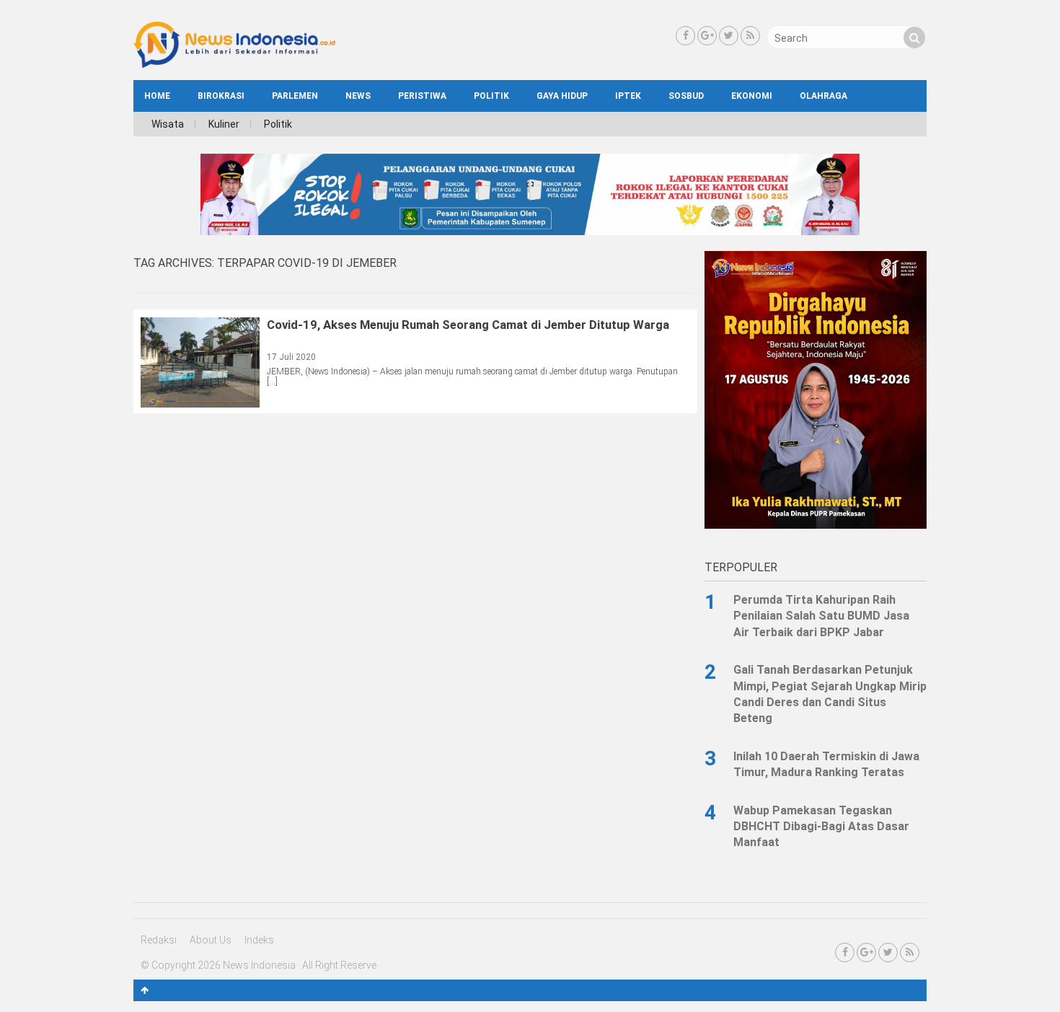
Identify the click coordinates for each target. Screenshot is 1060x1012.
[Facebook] (685, 35)
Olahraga (823, 96)
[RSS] (750, 35)
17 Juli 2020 (291, 357)
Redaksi (159, 940)
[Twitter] (728, 35)
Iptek (628, 96)
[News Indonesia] (234, 64)
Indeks (259, 940)
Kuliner (223, 124)
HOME (157, 96)
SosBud (686, 96)
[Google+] (707, 35)
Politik (491, 96)
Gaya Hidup (562, 96)
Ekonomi (751, 96)
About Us (210, 940)
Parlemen (295, 96)
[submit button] (914, 37)
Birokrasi (221, 96)
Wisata (167, 124)
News (358, 96)
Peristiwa (422, 96)
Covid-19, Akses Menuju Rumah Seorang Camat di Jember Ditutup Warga (468, 324)
